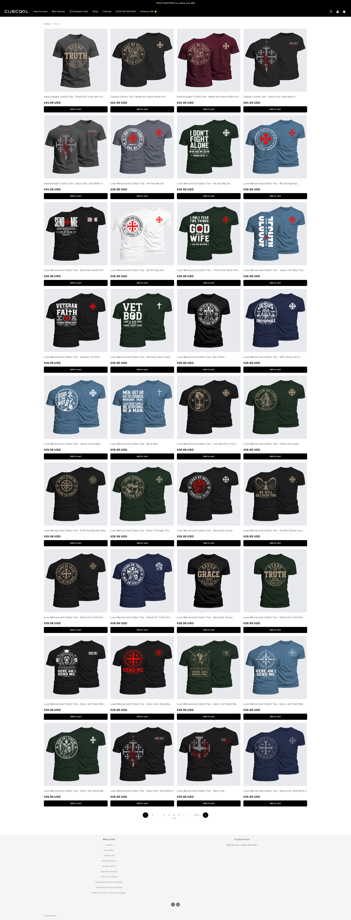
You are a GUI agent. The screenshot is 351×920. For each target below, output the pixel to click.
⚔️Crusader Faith (78, 11)
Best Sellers (58, 11)
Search (108, 845)
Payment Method (109, 871)
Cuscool (53, 916)
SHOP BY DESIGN (126, 11)
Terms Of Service (109, 877)
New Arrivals (40, 11)
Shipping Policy (108, 861)
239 (196, 815)
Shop (95, 11)
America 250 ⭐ (148, 11)
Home (47, 24)
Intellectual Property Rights (109, 887)
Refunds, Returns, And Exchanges (109, 893)
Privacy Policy (109, 866)
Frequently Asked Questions (109, 882)
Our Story (109, 850)
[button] (331, 11)
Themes (107, 11)
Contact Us (109, 855)
